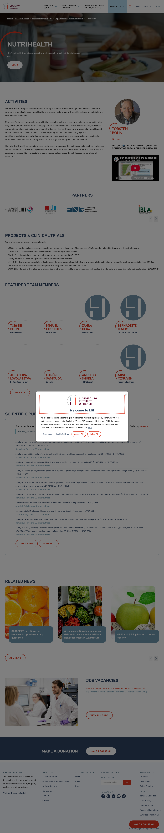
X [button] (125, 394)
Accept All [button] (78, 434)
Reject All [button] (94, 434)
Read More (47, 434)
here (90, 428)
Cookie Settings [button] (62, 434)
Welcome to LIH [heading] (82, 410)
